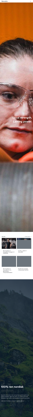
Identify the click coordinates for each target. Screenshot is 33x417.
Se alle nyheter (27, 236)
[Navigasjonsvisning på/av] (30, 1)
